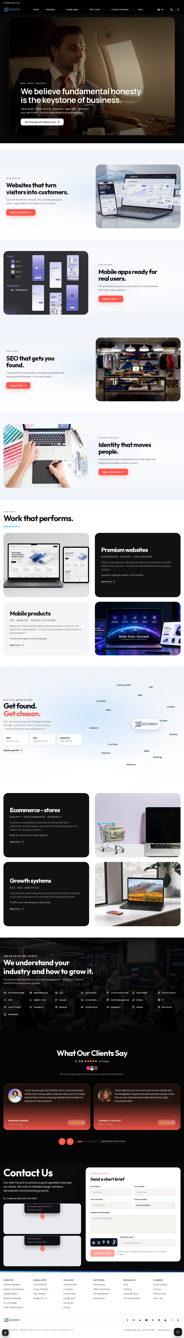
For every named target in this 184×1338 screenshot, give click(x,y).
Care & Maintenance (13, 1307)
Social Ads (68, 1302)
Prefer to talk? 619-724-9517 (22, 1198)
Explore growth (11, 750)
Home (36, 9)
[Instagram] (133, 1320)
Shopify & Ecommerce (13, 1289)
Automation (99, 1298)
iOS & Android (39, 1284)
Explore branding (111, 471)
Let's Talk (157, 1298)
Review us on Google (113, 1141)
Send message (102, 1253)
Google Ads (69, 1298)
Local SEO (68, 1289)
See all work (10, 526)
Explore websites (19, 212)
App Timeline (39, 1293)
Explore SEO (16, 385)
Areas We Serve (131, 1293)
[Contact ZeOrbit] (178, 9)
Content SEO (69, 1293)
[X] (152, 1320)
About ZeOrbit (160, 1284)
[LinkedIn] (140, 1320)
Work (140, 9)
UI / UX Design (10, 1302)
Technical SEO (70, 1284)
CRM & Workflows (101, 1289)
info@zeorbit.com (11, 2)
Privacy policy (164, 1330)
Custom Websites (12, 1284)
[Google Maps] (171, 1320)
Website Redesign (12, 1298)
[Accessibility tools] (5, 1332)
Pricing (66, 1307)
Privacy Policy (159, 1293)
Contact (157, 1289)
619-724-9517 (149, 1330)
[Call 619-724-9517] (171, 9)
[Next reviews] (70, 1141)
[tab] (76, 1141)
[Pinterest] (159, 1320)
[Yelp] (178, 1320)
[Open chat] (178, 1332)
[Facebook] (127, 1320)
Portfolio (127, 1289)
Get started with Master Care (40, 122)
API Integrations (101, 1293)
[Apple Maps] (165, 1320)
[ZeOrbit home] (12, 9)
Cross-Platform (40, 1289)
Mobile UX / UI (40, 1298)
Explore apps (109, 298)
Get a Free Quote (131, 1298)
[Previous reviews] (62, 1141)
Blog (125, 1284)
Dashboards (99, 1284)
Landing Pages (10, 1293)
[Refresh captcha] (115, 1241)
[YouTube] (146, 1320)
